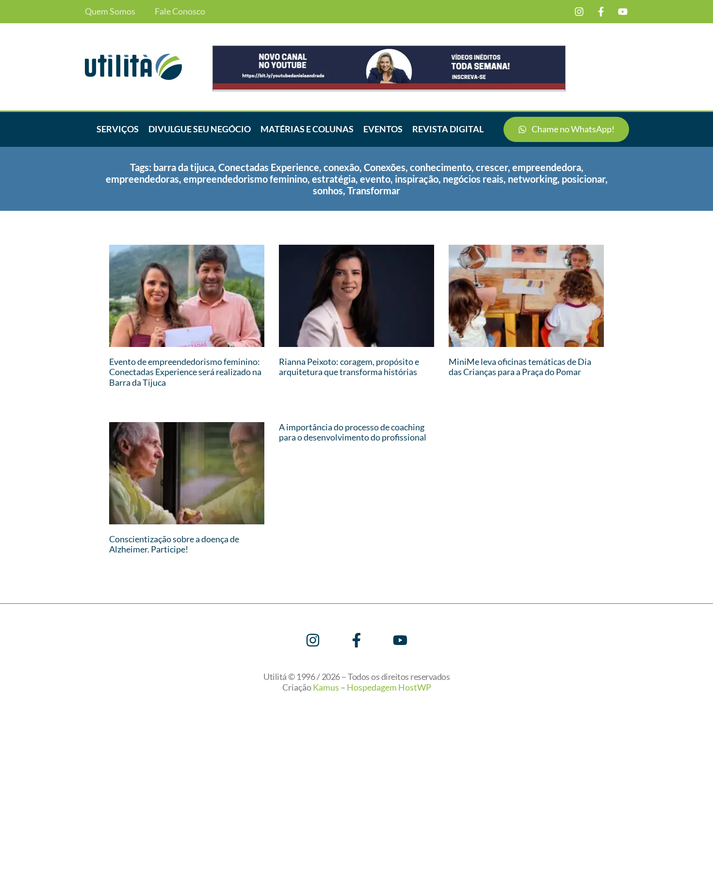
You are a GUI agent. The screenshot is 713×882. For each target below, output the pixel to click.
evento (375, 179)
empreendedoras (142, 179)
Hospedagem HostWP (389, 687)
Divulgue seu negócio (199, 129)
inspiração (416, 179)
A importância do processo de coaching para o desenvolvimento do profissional (352, 432)
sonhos (328, 190)
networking (532, 179)
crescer (492, 167)
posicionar (583, 179)
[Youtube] (622, 11)
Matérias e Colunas (307, 129)
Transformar (373, 190)
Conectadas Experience (268, 167)
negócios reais (473, 179)
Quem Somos (110, 11)
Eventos (383, 129)
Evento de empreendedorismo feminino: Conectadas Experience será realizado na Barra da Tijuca (185, 372)
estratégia (334, 179)
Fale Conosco (180, 11)
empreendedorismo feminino (245, 179)
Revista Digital (448, 129)
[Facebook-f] (601, 11)
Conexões (384, 167)
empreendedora (546, 167)
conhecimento (440, 167)
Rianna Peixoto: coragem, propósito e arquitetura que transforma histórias (349, 367)
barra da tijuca (183, 167)
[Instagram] (579, 11)
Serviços (118, 129)
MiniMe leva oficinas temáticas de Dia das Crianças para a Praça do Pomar (520, 367)
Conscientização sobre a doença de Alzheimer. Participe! (174, 544)
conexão (341, 167)
